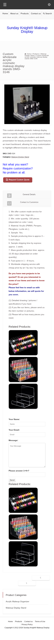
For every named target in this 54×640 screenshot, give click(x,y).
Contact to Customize (29, 202)
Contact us (36, 13)
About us (14, 13)
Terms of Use (40, 622)
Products (25, 13)
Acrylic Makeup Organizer (17, 601)
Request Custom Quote (19, 180)
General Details (29, 194)
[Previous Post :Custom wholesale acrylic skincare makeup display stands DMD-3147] (41, 578)
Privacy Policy (27, 625)
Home (5, 13)
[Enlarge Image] (27, 85)
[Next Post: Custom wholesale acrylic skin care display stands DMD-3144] (27, 583)
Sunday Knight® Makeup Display (27, 29)
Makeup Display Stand (20, 157)
